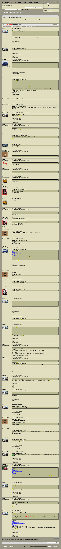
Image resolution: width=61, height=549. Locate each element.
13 (10, 24)
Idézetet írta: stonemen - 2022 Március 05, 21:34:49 (19, 135)
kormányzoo (5, 186)
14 (11, 24)
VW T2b (4, 59)
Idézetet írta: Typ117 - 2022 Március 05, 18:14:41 (19, 189)
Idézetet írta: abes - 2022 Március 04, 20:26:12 (18, 274)
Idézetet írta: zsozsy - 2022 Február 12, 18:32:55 (19, 512)
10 (7, 24)
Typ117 (4, 176)
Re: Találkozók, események (17, 28)
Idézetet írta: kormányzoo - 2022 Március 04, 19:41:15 (19, 281)
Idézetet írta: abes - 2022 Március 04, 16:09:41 (18, 300)
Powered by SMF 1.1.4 (33, 546)
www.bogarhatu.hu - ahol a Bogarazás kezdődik (9, 539)
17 (14, 24)
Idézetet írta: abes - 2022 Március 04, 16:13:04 (18, 289)
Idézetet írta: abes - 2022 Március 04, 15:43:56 (18, 422)
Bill (4, 159)
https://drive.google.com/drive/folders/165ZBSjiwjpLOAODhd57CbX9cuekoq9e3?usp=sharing (25, 305)
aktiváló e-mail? (10, 5)
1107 (20, 24)
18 (15, 24)
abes (4, 76)
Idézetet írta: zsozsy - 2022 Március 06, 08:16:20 (19, 106)
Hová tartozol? (20, 539)
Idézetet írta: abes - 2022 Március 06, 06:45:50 (18, 114)
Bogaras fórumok (26, 539)
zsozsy (4, 28)
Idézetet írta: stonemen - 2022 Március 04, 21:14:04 (19, 240)
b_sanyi (4, 464)
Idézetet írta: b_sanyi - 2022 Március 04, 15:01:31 (19, 430)
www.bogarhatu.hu (9, 2)
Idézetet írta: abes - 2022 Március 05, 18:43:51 (18, 144)
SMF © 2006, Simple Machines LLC (42, 546)
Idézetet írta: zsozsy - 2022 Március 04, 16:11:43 (19, 318)
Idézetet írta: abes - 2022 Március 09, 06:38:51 (18, 30)
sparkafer (5, 141)
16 (13, 24)
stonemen (5, 150)
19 (16, 24)
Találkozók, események (35, 539)
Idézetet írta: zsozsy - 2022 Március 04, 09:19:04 (19, 79)
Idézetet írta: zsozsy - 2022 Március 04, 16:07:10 (19, 363)
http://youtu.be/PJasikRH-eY (16, 43)
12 (9, 24)
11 (8, 24)
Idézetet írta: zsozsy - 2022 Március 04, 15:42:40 (19, 406)
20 (17, 24)
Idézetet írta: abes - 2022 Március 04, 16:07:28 (18, 326)
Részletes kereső (25, 9)
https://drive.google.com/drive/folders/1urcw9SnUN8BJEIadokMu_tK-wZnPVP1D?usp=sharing (28, 350)
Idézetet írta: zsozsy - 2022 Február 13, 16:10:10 (19, 439)
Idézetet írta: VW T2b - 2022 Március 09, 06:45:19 (19, 48)
